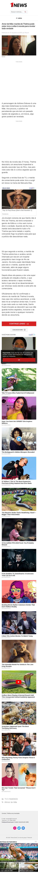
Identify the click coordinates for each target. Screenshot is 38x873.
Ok (19, 360)
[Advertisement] (19, 81)
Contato (4, 813)
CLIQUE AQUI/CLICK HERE (21, 822)
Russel (27, 32)
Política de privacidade (13, 813)
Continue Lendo (17, 324)
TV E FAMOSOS (11, 799)
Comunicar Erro (17, 329)
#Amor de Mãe (11, 802)
